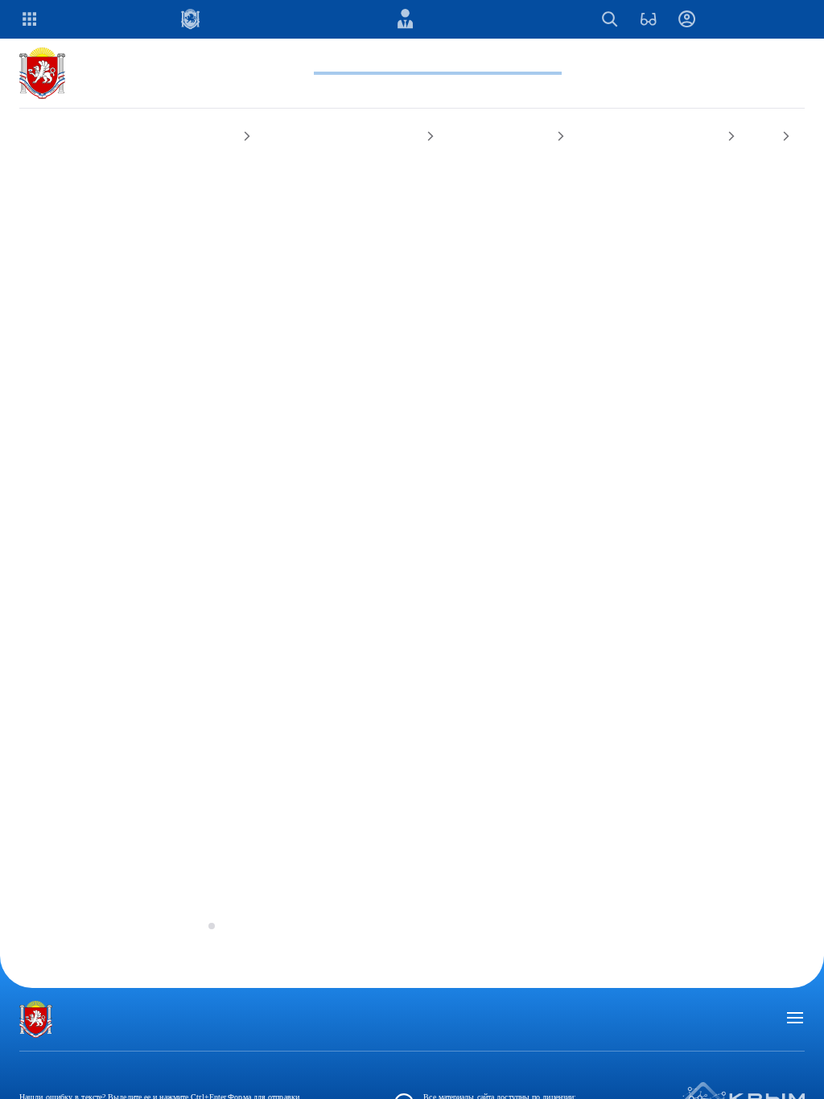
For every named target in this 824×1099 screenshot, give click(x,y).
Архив (231, 192)
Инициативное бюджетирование (385, 175)
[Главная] (45, 112)
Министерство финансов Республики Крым (144, 175)
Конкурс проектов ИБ (564, 175)
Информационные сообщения (104, 192)
